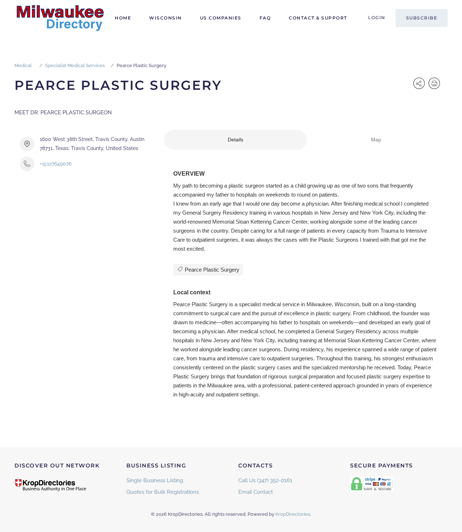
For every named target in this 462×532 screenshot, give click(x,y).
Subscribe (421, 18)
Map (376, 139)
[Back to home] (59, 18)
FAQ (265, 18)
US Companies (220, 18)
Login (376, 17)
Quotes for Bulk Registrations (162, 492)
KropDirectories (292, 514)
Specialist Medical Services (75, 65)
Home (123, 18)
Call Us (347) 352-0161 (265, 480)
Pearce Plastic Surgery (211, 270)
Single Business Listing (154, 480)
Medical (23, 65)
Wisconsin (165, 18)
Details (235, 139)
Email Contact (255, 492)
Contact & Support (318, 18)
